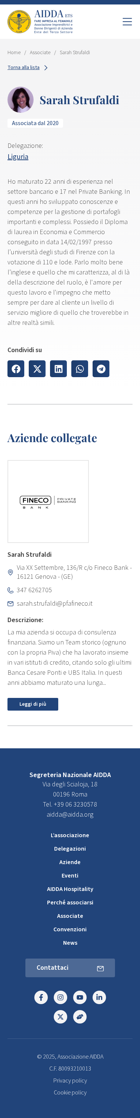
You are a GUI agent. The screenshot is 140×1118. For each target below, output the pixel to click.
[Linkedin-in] (99, 997)
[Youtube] (80, 997)
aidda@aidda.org (70, 814)
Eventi (70, 875)
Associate (40, 52)
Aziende (70, 862)
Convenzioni (70, 929)
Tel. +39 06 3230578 (70, 804)
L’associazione (70, 835)
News (70, 943)
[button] (15, 368)
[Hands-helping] (80, 1017)
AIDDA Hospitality (70, 889)
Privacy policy (70, 1081)
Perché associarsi (70, 902)
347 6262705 (34, 590)
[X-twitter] (60, 1017)
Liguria (17, 157)
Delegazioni (70, 849)
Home (14, 52)
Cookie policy (70, 1093)
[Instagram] (60, 997)
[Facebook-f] (41, 997)
